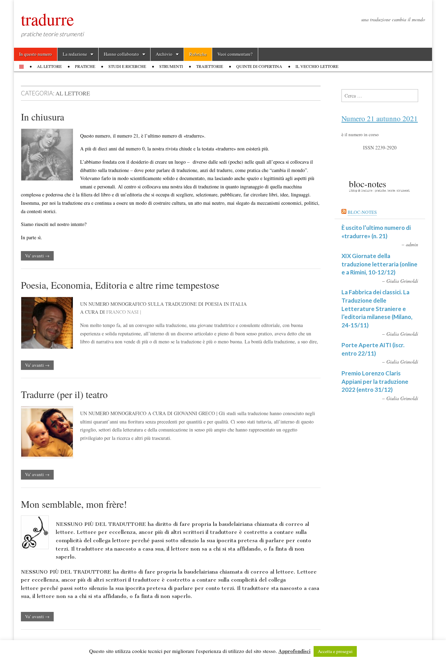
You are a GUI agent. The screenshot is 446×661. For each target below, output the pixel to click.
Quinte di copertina (259, 66)
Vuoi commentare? (235, 54)
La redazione (75, 54)
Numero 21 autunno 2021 (379, 118)
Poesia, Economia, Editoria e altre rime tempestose (120, 284)
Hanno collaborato (121, 54)
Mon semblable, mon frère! (74, 504)
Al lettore (49, 66)
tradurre (47, 19)
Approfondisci (294, 651)
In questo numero (35, 54)
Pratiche (85, 66)
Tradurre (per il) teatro (64, 394)
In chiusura (42, 116)
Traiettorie (209, 66)
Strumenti (171, 66)
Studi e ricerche (127, 66)
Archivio (164, 54)
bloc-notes (362, 212)
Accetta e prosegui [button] (335, 651)
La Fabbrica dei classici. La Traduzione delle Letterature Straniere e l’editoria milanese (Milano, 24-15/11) (377, 308)
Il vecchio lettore (316, 66)
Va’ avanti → (37, 255)
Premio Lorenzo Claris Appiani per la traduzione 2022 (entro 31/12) (374, 381)
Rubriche (198, 54)
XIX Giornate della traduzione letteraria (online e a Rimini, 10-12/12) (379, 264)
